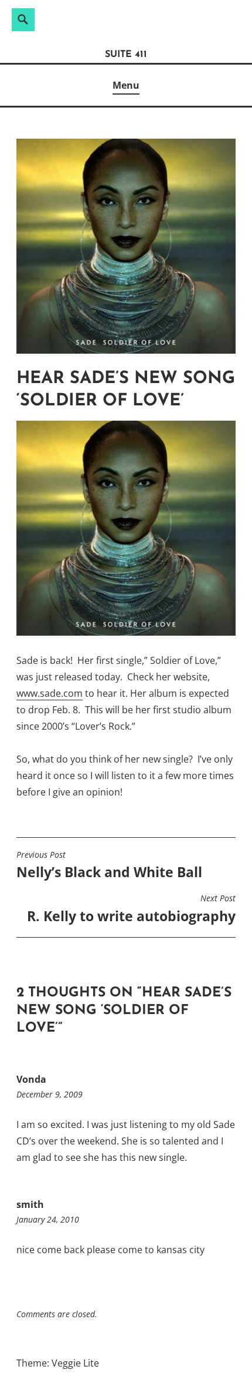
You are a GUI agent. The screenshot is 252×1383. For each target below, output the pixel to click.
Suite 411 (126, 54)
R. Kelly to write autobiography (131, 909)
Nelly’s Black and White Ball (109, 865)
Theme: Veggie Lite (57, 1363)
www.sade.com (49, 693)
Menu (126, 85)
